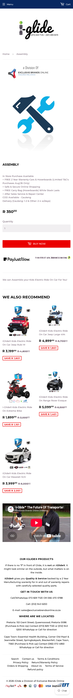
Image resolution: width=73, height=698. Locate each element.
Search (15, 658)
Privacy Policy (20, 662)
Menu (10, 4)
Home (6, 54)
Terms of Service (54, 665)
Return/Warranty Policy (45, 662)
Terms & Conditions (48, 658)
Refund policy (35, 669)
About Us (36, 665)
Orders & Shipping (17, 665)
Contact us (28, 658)
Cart (67, 4)
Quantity (8, 221)
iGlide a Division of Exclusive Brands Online (39, 681)
